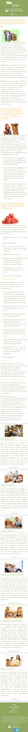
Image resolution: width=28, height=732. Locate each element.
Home (14, 705)
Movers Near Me (14, 707)
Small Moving (14, 513)
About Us (14, 709)
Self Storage (14, 699)
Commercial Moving (14, 651)
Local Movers (14, 557)
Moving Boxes (14, 467)
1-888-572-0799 (16, 11)
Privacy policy (14, 712)
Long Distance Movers (14, 603)
